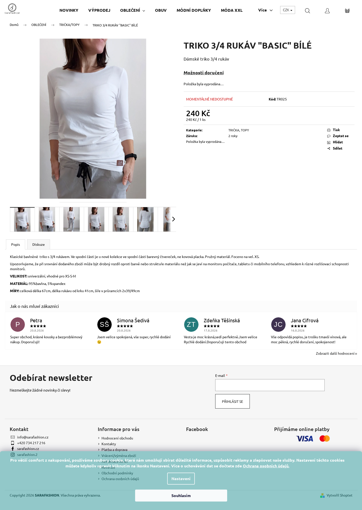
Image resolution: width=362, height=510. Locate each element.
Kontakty (109, 443)
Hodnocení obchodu (117, 438)
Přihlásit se (232, 401)
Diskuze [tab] (38, 244)
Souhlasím (181, 495)
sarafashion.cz (28, 448)
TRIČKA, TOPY (238, 130)
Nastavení (181, 478)
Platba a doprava (114, 449)
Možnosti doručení (204, 72)
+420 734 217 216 (31, 442)
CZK (286, 9)
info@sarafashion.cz (33, 437)
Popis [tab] (15, 244)
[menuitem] (68, 10)
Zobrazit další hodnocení (335, 353)
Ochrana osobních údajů (265, 465)
